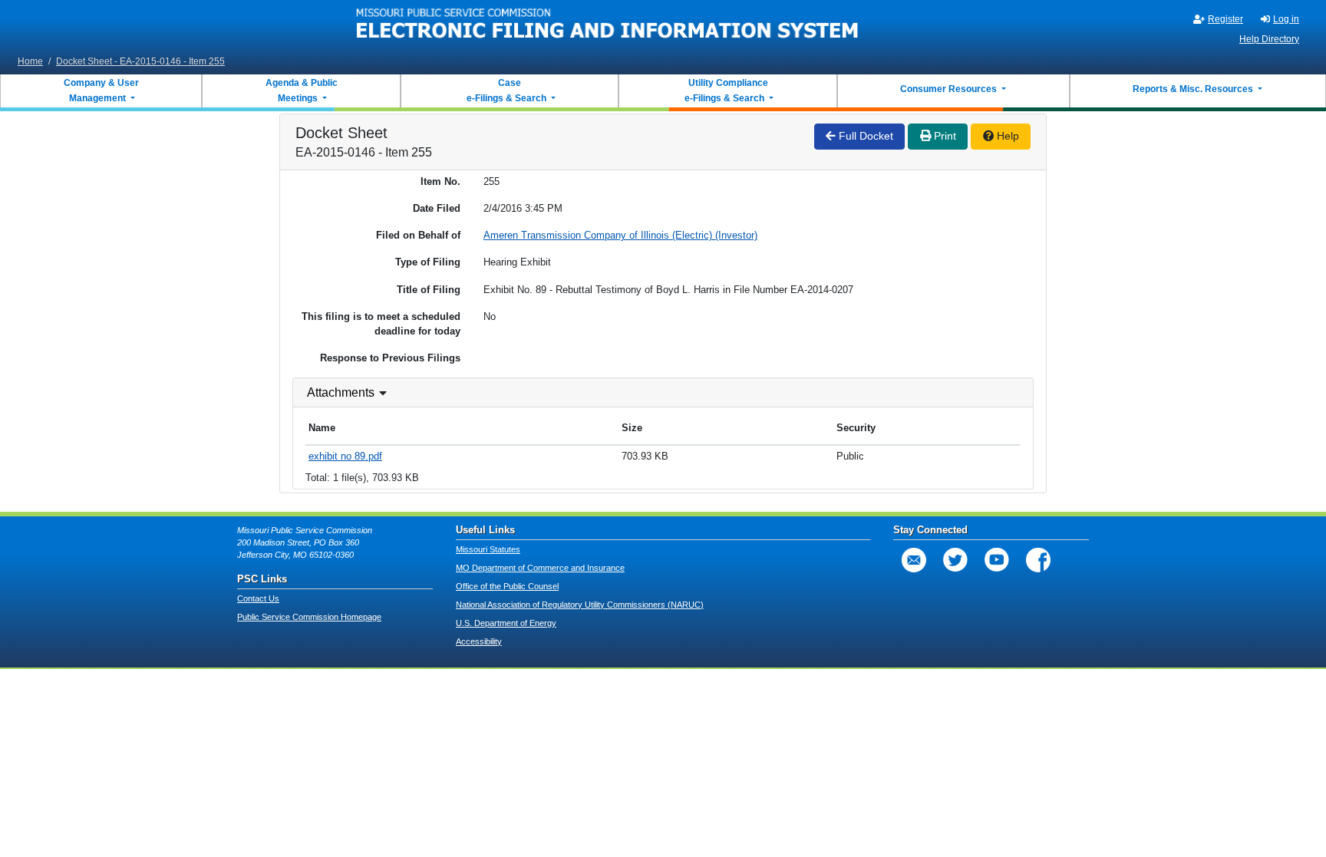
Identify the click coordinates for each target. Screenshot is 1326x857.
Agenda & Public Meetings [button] (302, 90)
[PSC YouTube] (997, 560)
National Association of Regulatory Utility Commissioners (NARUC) (580, 604)
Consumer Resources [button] (949, 89)
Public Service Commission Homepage (309, 616)
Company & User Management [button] (101, 90)
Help (1006, 136)
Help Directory (1269, 39)
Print (943, 136)
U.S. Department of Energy (506, 623)
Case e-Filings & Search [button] (506, 90)
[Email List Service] (914, 560)
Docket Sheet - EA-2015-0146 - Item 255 (140, 61)
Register (1225, 19)
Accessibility (479, 641)
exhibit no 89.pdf (345, 456)
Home (30, 61)
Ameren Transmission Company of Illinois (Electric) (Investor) (620, 235)
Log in (1286, 19)
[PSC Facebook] (1038, 560)
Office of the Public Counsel (507, 586)
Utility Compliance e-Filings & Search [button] (725, 90)
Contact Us (258, 598)
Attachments (340, 392)
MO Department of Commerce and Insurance (540, 567)
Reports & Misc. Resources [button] (1194, 89)
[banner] (608, 25)
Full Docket (864, 136)
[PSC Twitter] (955, 560)
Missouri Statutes (488, 549)
